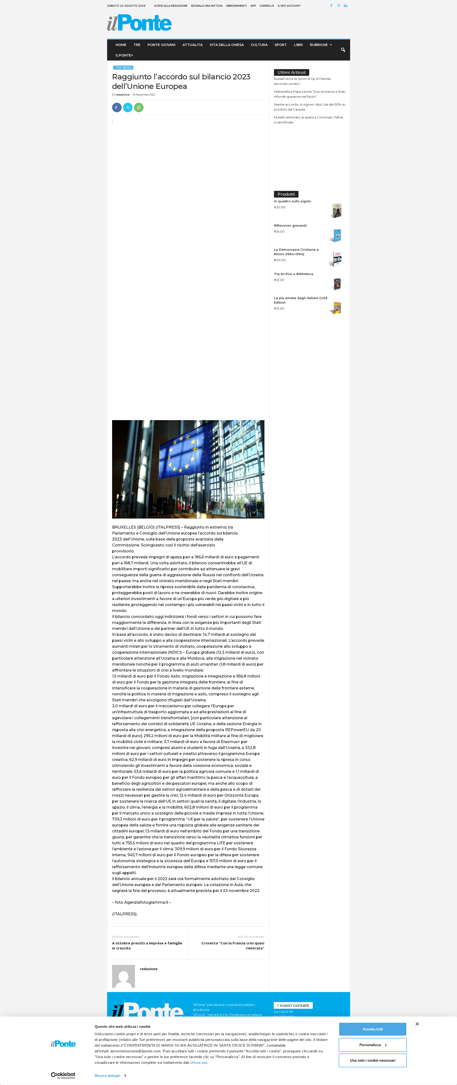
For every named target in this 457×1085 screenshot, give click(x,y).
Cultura (259, 45)
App (253, 5)
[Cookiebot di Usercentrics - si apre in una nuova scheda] (63, 1075)
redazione (122, 94)
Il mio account (289, 5)
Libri (298, 45)
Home (121, 45)
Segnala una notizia (207, 5)
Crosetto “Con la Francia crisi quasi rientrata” (232, 945)
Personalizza (370, 1045)
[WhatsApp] (139, 107)
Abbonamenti (236, 5)
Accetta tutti (373, 1029)
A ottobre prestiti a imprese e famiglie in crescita (147, 945)
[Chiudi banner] (417, 1024)
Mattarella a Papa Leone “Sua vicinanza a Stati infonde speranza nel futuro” (309, 94)
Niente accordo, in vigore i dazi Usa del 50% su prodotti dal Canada (309, 106)
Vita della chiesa (227, 45)
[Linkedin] (346, 5)
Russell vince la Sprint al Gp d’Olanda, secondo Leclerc (302, 81)
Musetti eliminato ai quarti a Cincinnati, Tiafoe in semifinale (308, 119)
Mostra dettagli (107, 1076)
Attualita (193, 45)
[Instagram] (339, 5)
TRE (137, 45)
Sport (281, 45)
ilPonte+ (124, 55)
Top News (123, 67)
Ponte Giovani (161, 45)
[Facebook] (332, 5)
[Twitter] (128, 107)
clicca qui (198, 1062)
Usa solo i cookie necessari (372, 1060)
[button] (343, 50)
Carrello (267, 5)
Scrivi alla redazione (170, 5)
